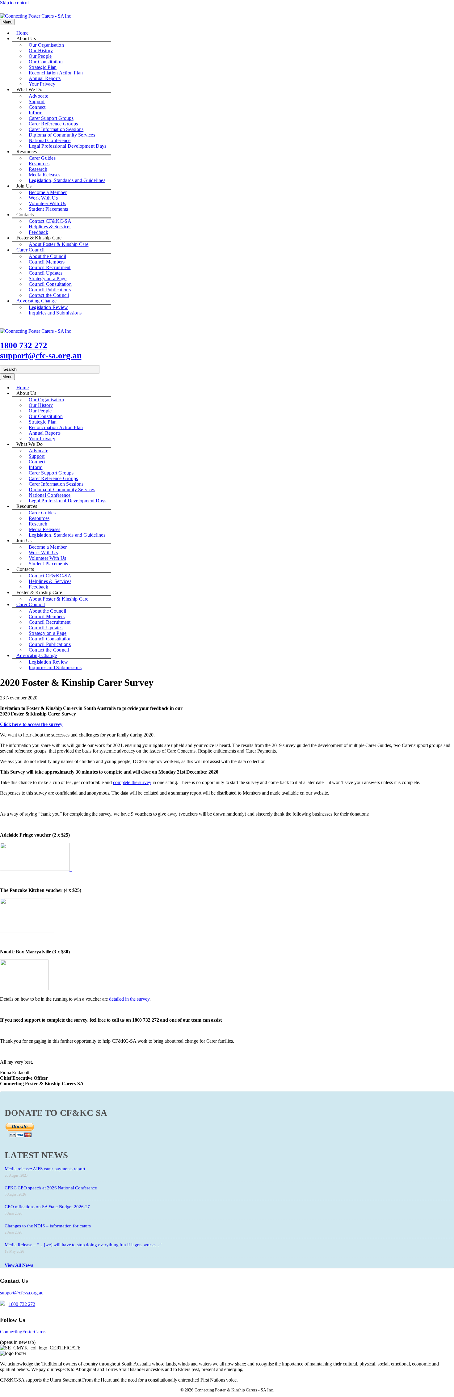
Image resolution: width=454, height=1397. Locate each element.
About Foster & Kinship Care (58, 244)
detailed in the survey (129, 999)
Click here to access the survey (31, 724)
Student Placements (48, 209)
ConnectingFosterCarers (23, 1331)
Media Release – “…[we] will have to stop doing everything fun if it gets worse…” (83, 1244)
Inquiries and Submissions (55, 312)
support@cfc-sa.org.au (40, 355)
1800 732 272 (23, 345)
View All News (19, 1265)
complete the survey (132, 782)
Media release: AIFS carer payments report (45, 1168)
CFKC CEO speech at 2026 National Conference (51, 1187)
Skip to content (14, 2)
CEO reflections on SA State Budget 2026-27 (47, 1206)
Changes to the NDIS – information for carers (48, 1225)
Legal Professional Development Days (67, 146)
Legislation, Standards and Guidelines (67, 180)
